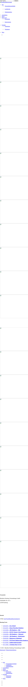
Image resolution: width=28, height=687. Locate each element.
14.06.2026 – (14, 632)
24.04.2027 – (9, 625)
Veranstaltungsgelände (11, 663)
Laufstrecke (8, 665)
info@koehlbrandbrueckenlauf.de (12, 618)
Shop (4, 678)
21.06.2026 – (13, 634)
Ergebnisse (8, 671)
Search (16, 0)
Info (4, 662)
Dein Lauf (5, 670)
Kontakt (5, 674)
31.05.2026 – (11, 630)
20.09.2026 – (15, 640)
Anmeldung (6, 667)
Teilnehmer (8, 675)
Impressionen (9, 673)
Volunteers (8, 677)
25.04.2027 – (13, 628)
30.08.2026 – (12, 638)
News (4, 669)
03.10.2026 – (12, 642)
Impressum (2, 650)
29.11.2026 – (12, 644)
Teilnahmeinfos (9, 666)
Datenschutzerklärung (11, 650)
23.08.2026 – (14, 636)
